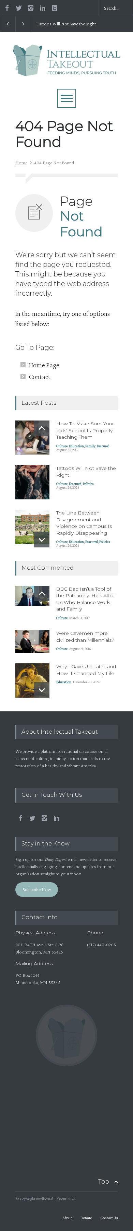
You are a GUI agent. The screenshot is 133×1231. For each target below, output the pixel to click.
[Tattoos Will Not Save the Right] (32, 482)
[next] (41, 539)
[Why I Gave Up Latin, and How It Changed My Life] (32, 680)
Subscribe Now (37, 889)
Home (21, 162)
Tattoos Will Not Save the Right (65, 23)
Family (90, 446)
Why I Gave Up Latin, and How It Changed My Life (86, 669)
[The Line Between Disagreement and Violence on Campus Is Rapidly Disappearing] (32, 527)
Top (103, 1181)
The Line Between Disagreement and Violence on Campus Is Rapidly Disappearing (84, 523)
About (67, 1217)
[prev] (41, 428)
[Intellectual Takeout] (66, 67)
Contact (39, 376)
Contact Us (109, 1217)
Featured (103, 446)
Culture (62, 446)
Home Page (44, 365)
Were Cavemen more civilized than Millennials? (85, 636)
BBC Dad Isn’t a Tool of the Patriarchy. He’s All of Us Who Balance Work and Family (85, 599)
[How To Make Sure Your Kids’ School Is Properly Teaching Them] (32, 438)
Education (76, 446)
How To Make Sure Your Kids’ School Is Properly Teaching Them (85, 430)
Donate (86, 1217)
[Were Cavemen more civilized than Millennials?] (32, 641)
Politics (88, 484)
